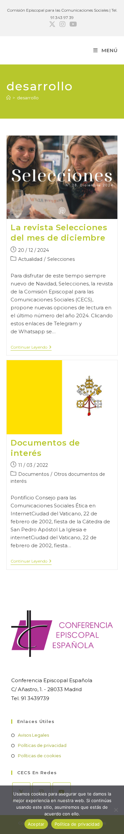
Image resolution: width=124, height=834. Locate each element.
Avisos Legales (33, 735)
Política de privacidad (77, 824)
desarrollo (28, 97)
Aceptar (36, 824)
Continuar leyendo (31, 348)
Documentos (33, 474)
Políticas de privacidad (42, 745)
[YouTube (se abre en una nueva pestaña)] (72, 24)
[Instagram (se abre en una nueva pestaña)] (62, 24)
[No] (115, 809)
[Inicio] (8, 97)
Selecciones (61, 259)
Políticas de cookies (39, 755)
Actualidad (30, 259)
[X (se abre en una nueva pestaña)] (52, 24)
